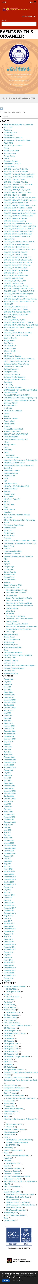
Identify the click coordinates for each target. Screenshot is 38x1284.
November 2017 (10, 908)
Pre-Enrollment (9, 533)
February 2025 (9, 726)
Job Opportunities (10, 483)
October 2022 (9, 796)
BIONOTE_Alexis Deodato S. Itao (16, 202)
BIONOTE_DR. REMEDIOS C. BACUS (18, 262)
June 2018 (8, 897)
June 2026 (8, 684)
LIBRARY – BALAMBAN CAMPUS (16, 486)
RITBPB (7, 564)
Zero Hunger (10, 631)
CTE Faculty (8, 385)
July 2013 (7, 954)
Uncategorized (9, 1220)
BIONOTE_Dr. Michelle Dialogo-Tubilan (18, 260)
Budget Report (9, 340)
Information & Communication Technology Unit (20, 460)
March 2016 (8, 939)
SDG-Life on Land (12, 1199)
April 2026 (7, 689)
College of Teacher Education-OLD (16, 379)
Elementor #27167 (10, 405)
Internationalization (11, 473)
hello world (8, 1114)
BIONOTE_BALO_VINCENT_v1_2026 (18, 208)
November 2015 (10, 944)
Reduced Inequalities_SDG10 (17, 624)
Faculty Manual (9, 424)
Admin (6, 994)
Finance (7, 426)
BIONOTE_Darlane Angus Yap (15, 221)
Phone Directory (10, 528)
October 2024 (9, 736)
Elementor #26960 (10, 403)
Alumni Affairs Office (11, 150)
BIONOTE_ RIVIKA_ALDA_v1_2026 (17, 189)
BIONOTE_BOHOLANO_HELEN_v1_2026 (19, 210)
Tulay (6, 650)
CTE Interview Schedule (13, 387)
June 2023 (8, 775)
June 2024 (8, 746)
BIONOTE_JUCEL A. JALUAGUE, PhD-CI (19, 291)
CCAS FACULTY (10, 345)
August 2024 (8, 741)
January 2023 (9, 788)
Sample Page (9, 566)
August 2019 (8, 887)
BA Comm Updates (11, 1015)
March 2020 (8, 869)
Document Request (11, 392)
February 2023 (9, 785)
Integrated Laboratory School (14, 463)
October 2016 (9, 931)
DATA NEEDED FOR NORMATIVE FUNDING (20, 390)
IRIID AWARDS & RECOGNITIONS (19, 1140)
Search (4, 20)
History (6, 442)
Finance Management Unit (13, 429)
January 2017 (9, 926)
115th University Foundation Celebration (18, 124)
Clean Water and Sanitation (16, 592)
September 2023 (10, 767)
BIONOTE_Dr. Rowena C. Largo (15, 267)
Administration (9, 135)
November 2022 (10, 793)
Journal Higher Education (13, 1150)
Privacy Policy (9, 535)
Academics (8, 130)
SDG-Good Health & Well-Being (17, 1197)
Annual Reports (9, 156)
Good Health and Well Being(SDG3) (19, 603)
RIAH (6, 559)
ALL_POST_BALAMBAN (13, 145)
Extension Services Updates (14, 1095)
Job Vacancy (10, 455)
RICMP (6, 561)
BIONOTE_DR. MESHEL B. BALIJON (17, 257)
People (6, 522)
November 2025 (10, 702)
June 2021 (8, 830)
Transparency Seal (11, 644)
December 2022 (10, 791)
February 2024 (9, 757)
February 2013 (9, 962)
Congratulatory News (11, 1090)
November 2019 (10, 879)
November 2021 (10, 817)
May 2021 (7, 832)
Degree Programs (10, 1093)
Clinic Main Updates (11, 1023)
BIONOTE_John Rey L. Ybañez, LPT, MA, (19, 288)
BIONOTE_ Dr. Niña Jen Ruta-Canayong (18, 176)
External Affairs (9, 1101)
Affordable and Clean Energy (16, 590)
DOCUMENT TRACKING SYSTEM (16, 395)
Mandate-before (9, 494)
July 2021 (7, 827)
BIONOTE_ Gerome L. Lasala (14, 179)
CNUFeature (8, 1062)
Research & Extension (12, 553)
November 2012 (10, 970)
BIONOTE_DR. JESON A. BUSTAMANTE (19, 241)
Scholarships (8, 569)
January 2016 (9, 941)
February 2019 (9, 895)
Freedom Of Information (12, 431)
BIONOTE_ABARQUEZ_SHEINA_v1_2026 (20, 197)
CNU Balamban (10, 1028)
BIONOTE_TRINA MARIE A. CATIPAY (18, 332)
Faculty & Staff (9, 421)
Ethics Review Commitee (13, 411)
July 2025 (7, 713)
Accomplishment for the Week (14, 986)
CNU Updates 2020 (11, 1043)
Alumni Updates (10, 1007)
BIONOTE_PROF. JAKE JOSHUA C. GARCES (21, 325)
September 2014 (10, 949)
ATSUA (6, 158)
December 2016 (10, 928)
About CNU (8, 127)
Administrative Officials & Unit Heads (17, 140)
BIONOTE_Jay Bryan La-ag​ (14, 283)
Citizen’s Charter (10, 348)
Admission (8, 1002)
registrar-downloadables (12, 551)
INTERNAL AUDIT (13, 997)
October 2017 (9, 910)
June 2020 (8, 861)
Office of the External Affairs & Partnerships (19, 520)
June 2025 (8, 715)
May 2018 (7, 900)
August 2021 (8, 824)
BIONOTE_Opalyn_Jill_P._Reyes (16, 314)
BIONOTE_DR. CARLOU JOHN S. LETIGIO (20, 226)
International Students (12, 470)
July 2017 (7, 918)
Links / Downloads (10, 489)
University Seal (9, 670)
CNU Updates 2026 (13, 991)
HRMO (6, 452)
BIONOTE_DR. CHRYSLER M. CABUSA (19, 228)
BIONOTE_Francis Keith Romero (16, 275)
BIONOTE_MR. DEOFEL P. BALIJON (17, 312)
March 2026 (8, 692)
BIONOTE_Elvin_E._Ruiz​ (13, 273)
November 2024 (10, 733)
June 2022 (8, 806)
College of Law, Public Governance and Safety (20, 1080)
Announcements (10, 153)
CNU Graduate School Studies (15, 1033)
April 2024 (7, 752)
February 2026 (9, 694)
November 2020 (10, 848)
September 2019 (10, 884)
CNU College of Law (11, 1030)
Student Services (10, 579)
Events (6, 413)
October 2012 (9, 973)
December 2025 (10, 700)
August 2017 (8, 915)
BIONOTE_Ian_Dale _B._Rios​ (15, 280)
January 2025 (9, 728)
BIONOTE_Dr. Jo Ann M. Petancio (16, 244)
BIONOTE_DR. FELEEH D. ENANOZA (18, 234)
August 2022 (8, 801)
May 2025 (7, 718)
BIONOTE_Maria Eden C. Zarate (16, 309)
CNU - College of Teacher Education (19, 69)
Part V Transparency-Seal (15, 1215)
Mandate (7, 491)
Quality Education (12, 621)
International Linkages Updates (17, 1155)
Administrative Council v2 (13, 137)
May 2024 (7, 749)
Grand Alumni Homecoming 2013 (16, 439)
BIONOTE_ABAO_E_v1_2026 (15, 195)
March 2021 (8, 837)
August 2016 (8, 934)
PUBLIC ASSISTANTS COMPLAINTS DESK (20, 540)
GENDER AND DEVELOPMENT (16, 434)
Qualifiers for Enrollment (12, 1168)
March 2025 (8, 723)
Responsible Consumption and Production (21, 626)
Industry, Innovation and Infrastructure (19, 605)
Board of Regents (10, 338)
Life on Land (10, 611)
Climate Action (11, 595)
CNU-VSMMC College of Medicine (16, 1056)
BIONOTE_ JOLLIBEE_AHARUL (16, 182)
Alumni (6, 148)
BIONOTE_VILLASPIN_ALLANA (16, 335)
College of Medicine (11, 369)
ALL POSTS (8, 143)
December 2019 (10, 877)
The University (9, 642)
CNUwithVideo (9, 1067)
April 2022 (7, 809)
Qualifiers (7, 1166)
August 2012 (8, 978)
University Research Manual (14, 668)
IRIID (6, 478)
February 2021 (9, 840)
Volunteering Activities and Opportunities (20, 1098)
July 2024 (7, 744)
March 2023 (8, 783)
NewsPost (7, 512)
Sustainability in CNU (12, 587)
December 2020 (10, 845)
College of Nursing (11, 371)
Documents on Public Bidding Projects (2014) (20, 398)
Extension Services (11, 418)
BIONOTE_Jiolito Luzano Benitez (16, 286)
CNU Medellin (9, 1038)
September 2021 (10, 822)
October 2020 (9, 850)
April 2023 (7, 780)
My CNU (7, 502)
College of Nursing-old (12, 374)
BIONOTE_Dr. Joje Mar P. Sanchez (16, 247)
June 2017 (8, 921)
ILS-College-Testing (13, 639)
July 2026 (7, 681)
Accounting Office (10, 132)
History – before (9, 444)
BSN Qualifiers (9, 1020)
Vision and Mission (11, 673)
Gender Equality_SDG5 (14, 600)
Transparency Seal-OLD (12, 647)
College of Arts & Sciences (13, 1069)
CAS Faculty (8, 343)
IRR (5, 481)
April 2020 (7, 866)
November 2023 (10, 762)
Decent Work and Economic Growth (19, 598)
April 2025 (7, 720)
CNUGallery (8, 1064)
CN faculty (8, 353)
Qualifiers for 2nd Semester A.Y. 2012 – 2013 (20, 543)
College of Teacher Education (14, 377)
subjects (7, 582)
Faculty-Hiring (9, 1103)
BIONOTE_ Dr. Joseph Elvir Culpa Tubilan (19, 174)
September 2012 (10, 975)
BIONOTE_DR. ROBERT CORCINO (17, 265)
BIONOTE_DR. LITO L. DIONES (15, 252)
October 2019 (9, 882)
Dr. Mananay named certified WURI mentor (19, 400)
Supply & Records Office (13, 585)
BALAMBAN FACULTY (12, 163)
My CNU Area (9, 504)
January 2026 (9, 697)
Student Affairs (9, 574)
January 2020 (9, 874)
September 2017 (10, 913)
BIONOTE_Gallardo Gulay (13, 278)
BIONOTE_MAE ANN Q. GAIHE (15, 306)
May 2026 (7, 687)
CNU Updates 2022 (11, 1049)
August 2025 (8, 710)
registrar (7, 548)
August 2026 (8, 679)
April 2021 (7, 835)
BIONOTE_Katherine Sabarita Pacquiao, (18, 293)
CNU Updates (9, 1041)
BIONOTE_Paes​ (10, 317)
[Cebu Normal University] (19, 8)
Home (6, 447)
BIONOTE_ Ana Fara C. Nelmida (16, 169)
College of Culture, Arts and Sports (16, 364)
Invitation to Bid (9, 476)
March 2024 (8, 754)
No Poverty (10, 613)
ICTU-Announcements (14, 1124)
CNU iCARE (8, 1036)
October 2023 (9, 765)
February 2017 (9, 923)
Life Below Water (12, 608)
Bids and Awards (10, 166)
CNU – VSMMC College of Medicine (17, 1025)
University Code (10, 657)
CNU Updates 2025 (13, 1012)
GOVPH (4, 2)
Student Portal (9, 577)
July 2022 (7, 804)
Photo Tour (8, 530)
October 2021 (9, 819)
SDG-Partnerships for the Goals (17, 1202)
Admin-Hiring (9, 999)
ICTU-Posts (10, 1127)
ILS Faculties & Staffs (11, 457)
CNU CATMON (11, 989)
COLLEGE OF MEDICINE (13, 366)
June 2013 (8, 957)
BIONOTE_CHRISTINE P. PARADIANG (18, 215)
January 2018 (9, 902)
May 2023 (7, 778)
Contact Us (8, 382)
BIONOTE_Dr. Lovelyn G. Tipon (15, 254)
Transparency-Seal (11, 1212)
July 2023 (7, 772)
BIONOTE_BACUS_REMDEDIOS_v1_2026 (20, 205)
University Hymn (10, 663)
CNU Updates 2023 (11, 1051)
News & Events (9, 509)
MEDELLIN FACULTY (12, 499)
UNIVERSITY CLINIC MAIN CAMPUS (18, 655)
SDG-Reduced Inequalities (15, 1210)
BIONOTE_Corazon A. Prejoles (15, 218)
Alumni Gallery (9, 1004)
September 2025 (10, 707)
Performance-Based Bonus (14, 525)
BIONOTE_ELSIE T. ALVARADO (16, 270)
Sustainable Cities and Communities (19, 629)
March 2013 (8, 960)
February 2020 (9, 871)
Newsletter (8, 1158)
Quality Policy (9, 546)
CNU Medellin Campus (12, 356)
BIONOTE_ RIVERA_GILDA (14, 187)
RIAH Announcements (12, 1186)
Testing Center (9, 637)
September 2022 (10, 798)
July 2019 (7, 889)
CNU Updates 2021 (11, 1046)
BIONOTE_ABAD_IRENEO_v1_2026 (17, 192)
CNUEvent (8, 1059)
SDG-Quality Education (14, 1207)
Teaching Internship (11, 634)
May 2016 (7, 936)
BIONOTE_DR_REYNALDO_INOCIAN (18, 223)
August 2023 (8, 770)
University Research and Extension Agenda (19, 665)
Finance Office (9, 1106)
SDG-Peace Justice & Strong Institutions (20, 1205)
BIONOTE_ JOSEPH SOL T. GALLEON (18, 184)
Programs (7, 538)
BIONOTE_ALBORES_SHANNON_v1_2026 (20, 200)
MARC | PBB (8, 496)
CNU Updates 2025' (13, 1163)
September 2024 (10, 739)
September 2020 (10, 853)
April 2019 (7, 892)
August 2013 (8, 952)
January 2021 (9, 843)
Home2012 (8, 450)
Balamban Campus (11, 161)
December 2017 (10, 905)
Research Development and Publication (18, 556)
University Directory (11, 660)
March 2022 (8, 811)
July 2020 (7, 858)
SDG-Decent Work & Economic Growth (20, 1194)
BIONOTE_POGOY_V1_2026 (14, 319)
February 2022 (9, 814)
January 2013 (9, 965)
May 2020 (7, 864)
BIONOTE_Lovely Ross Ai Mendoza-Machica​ (20, 299)
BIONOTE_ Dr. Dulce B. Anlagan (16, 171)
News (6, 507)
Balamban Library (10, 1017)
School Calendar (10, 572)
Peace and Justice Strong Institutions (19, 618)
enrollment (8, 408)
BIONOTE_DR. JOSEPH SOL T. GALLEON (19, 249)
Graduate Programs (11, 437)
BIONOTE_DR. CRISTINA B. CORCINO (18, 231)
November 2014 (10, 947)
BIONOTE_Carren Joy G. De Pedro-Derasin (20, 213)
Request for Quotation (12, 1171)
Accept (6, 1280)
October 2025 (9, 705)
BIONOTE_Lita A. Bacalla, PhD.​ (15, 296)
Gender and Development (13, 1108)
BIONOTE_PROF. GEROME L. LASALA (18, 322)
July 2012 (7, 980)
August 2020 (8, 856)
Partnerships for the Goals (15, 616)
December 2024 (10, 731)
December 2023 (10, 759)
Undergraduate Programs (13, 652)
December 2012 (10, 967)
